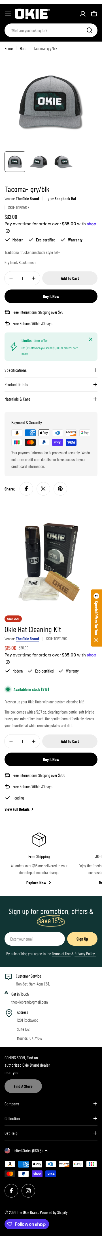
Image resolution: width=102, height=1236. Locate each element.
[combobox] (51, 30)
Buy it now (51, 296)
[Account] (82, 13)
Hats (23, 48)
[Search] (89, 30)
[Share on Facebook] (26, 489)
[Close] (90, 339)
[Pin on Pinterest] (60, 489)
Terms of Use (61, 953)
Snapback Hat (65, 198)
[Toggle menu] (8, 13)
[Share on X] (43, 489)
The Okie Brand (27, 198)
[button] (96, 618)
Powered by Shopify (54, 1212)
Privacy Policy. (85, 953)
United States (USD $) (27, 1150)
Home (9, 48)
